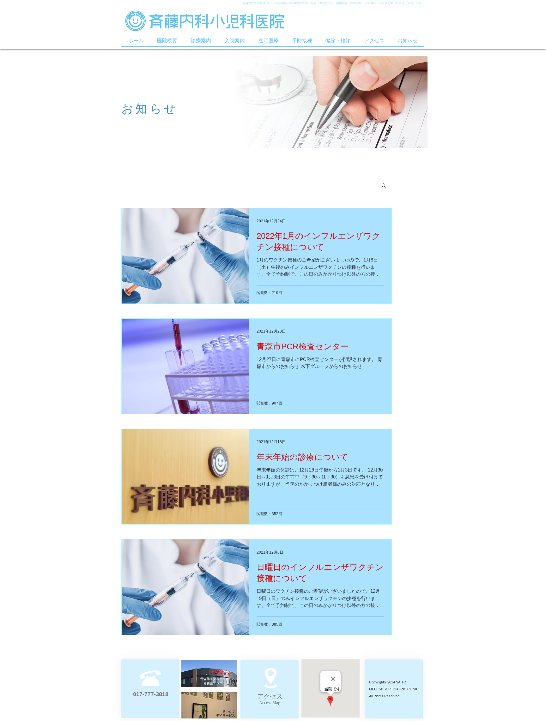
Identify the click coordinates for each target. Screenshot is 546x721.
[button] (384, 186)
